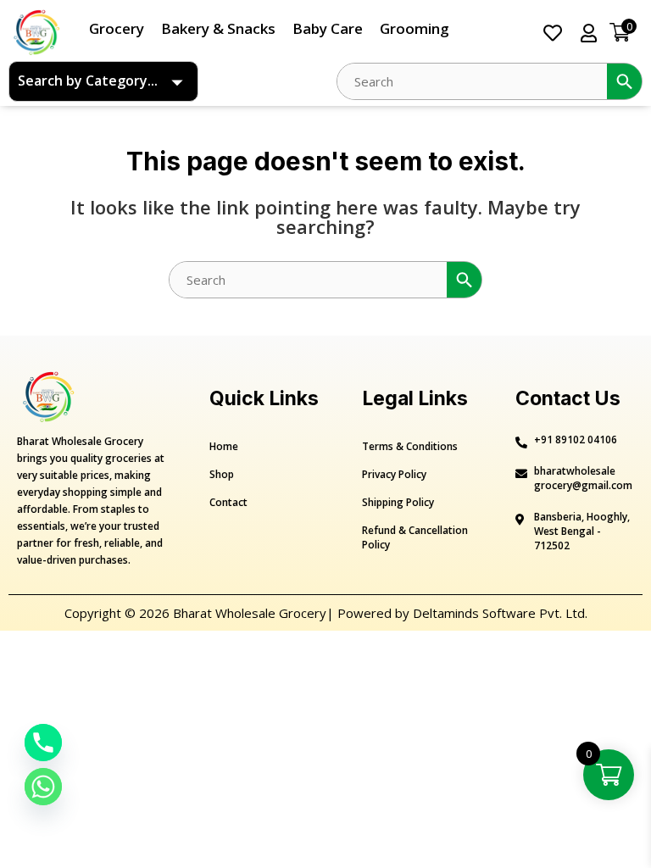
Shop (221, 474)
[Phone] (43, 742)
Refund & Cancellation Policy (415, 537)
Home (223, 446)
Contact (228, 502)
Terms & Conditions (410, 446)
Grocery (116, 28)
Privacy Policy (394, 474)
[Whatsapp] (43, 786)
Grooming (414, 28)
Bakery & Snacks (218, 28)
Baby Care (327, 28)
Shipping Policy (398, 502)
